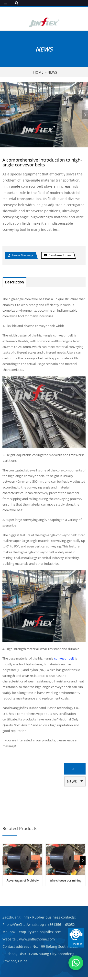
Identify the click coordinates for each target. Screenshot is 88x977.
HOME (38, 72)
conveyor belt (64, 658)
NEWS (52, 72)
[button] (85, 114)
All (74, 768)
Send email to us (60, 255)
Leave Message (22, 255)
